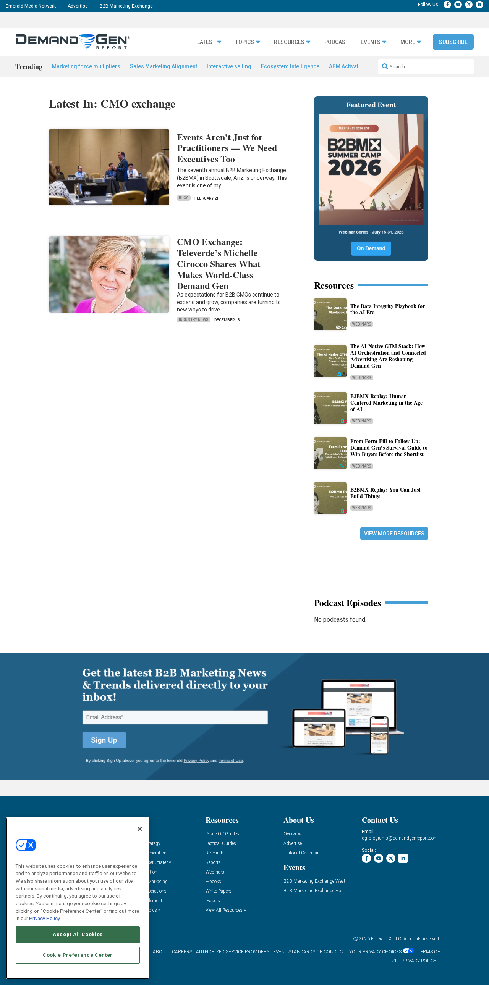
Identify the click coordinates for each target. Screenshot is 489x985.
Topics (244, 42)
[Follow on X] (469, 4)
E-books (213, 881)
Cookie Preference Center (78, 955)
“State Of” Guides (222, 834)
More (407, 42)
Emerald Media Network (31, 6)
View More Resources (394, 533)
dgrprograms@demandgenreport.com (400, 838)
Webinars (361, 324)
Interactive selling (229, 66)
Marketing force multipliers (86, 66)
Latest (206, 42)
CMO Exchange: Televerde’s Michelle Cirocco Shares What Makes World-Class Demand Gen (219, 263)
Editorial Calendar (301, 853)
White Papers (219, 891)
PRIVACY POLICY (419, 961)
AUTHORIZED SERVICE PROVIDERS (232, 951)
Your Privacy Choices (375, 951)
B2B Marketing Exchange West (314, 881)
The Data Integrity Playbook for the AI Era (387, 309)
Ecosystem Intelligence (290, 66)
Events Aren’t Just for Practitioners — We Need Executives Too (227, 148)
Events (371, 42)
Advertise (78, 6)
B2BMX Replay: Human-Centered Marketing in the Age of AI (386, 402)
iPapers (213, 900)
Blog (184, 198)
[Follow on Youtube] (458, 4)
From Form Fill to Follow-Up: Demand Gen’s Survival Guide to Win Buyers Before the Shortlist (388, 447)
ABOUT (160, 951)
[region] (77, 898)
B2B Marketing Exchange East (313, 890)
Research (214, 853)
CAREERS (182, 951)
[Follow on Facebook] (447, 4)
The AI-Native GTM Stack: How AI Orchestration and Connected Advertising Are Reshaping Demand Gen (388, 355)
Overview (292, 834)
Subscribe (453, 42)
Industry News (194, 320)
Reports (213, 862)
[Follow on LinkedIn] (479, 4)
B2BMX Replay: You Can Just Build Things (385, 492)
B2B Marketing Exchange (126, 6)
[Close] (139, 829)
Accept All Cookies (78, 934)
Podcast (336, 42)
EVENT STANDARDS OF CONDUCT (309, 951)
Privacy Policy (44, 918)
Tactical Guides (221, 843)
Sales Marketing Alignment (163, 66)
